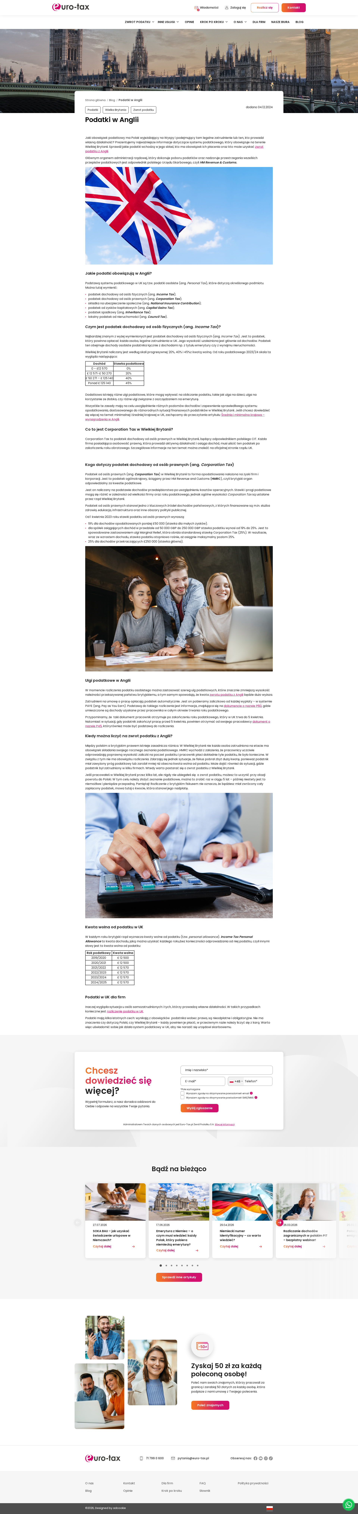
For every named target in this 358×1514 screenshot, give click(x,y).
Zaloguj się (238, 7)
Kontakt (129, 1483)
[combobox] (236, 1081)
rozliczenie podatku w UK (125, 1011)
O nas (238, 22)
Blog (300, 22)
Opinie (189, 22)
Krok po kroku (212, 22)
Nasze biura (280, 22)
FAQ (203, 1483)
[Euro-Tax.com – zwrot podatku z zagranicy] (70, 10)
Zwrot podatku (137, 22)
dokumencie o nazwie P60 (243, 706)
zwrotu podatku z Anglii (226, 695)
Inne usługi (166, 22)
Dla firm (259, 22)
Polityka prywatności (253, 1483)
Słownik (205, 1491)
